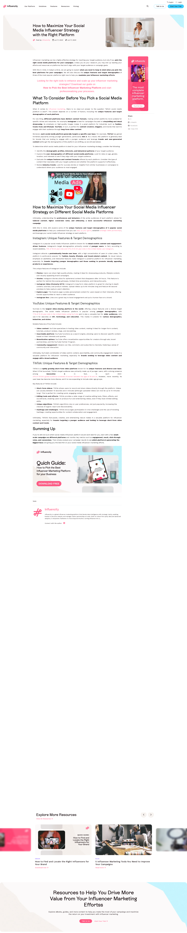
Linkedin (133, 122)
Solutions (42, 6)
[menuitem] (30, 6)
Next (151, 815)
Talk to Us (160, 6)
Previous (144, 815)
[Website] (64, 523)
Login (180, 2)
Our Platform (30, 6)
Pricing (76, 6)
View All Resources (43, 819)
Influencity (46, 40)
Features (53, 6)
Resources (65, 6)
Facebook (133, 126)
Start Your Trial (175, 6)
